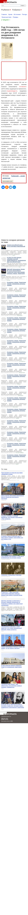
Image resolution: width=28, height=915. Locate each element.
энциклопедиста (12, 91)
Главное (4, 14)
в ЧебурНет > (5, 20)
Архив (10, 14)
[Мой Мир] (14, 187)
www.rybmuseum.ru (7, 59)
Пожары (15, 17)
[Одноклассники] (7, 187)
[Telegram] (10, 187)
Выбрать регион (4, 719)
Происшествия (6, 17)
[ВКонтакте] (3, 187)
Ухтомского (22, 86)
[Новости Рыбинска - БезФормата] (8, 2)
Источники (17, 14)
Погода (24, 14)
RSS (12, 721)
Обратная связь (4, 718)
